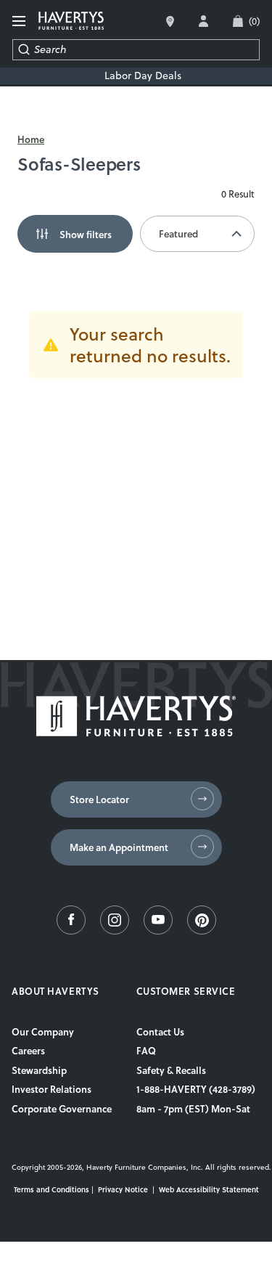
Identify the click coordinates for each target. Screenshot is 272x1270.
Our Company (43, 1031)
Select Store (170, 21)
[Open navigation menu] (19, 21)
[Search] (23, 49)
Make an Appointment (119, 847)
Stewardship (39, 1070)
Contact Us (160, 1031)
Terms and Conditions (51, 1189)
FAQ (146, 1050)
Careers (28, 1050)
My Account (203, 21)
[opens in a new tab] (71, 930)
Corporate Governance (62, 1108)
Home (30, 139)
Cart (254, 21)
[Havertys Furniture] (136, 732)
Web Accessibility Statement (209, 1189)
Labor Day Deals (142, 76)
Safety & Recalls (171, 1070)
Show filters (85, 233)
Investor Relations (51, 1089)
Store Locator (99, 799)
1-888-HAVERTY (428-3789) (195, 1089)
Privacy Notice (123, 1189)
